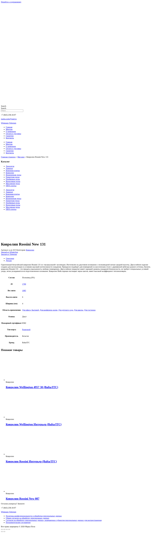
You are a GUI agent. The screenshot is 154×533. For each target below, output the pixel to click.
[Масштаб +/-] (2, 529)
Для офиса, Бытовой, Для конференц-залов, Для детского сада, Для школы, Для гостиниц (59, 310)
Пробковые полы (13, 179)
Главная (9, 127)
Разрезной (26, 330)
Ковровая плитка (13, 171)
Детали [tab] (9, 261)
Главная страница (8, 157)
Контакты (10, 138)
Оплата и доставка (13, 134)
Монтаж (9, 129)
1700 (24, 284)
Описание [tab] (10, 258)
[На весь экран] (4, 529)
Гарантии (10, 136)
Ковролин (10, 173)
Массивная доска (13, 184)
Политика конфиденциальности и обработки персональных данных (34, 516)
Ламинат (9, 168)
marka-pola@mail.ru (9, 119)
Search (3, 106)
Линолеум (10, 166)
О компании (11, 131)
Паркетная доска (12, 177)
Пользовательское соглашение (18, 522)
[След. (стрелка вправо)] (4, 531)
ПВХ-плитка (11, 186)
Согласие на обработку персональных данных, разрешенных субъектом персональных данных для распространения (54, 520)
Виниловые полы (13, 181)
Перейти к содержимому (11, 2)
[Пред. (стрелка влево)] (2, 531)
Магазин (21, 157)
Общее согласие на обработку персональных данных (27, 518)
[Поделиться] (7, 529)
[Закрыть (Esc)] (9, 529)
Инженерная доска (13, 175)
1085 (24, 291)
